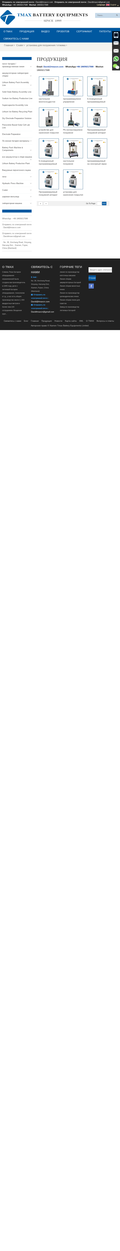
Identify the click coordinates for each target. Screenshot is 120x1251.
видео (45, 31)
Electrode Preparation (11, 134)
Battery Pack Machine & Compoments (12, 148)
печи (4, 177)
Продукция (26, 31)
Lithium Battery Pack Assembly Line (15, 83)
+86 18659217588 (20, 5)
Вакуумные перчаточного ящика (16, 170)
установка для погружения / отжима (45, 45)
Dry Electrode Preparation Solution (16, 118)
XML (81, 321)
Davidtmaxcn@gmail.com (99, 2)
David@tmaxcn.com (44, 2)
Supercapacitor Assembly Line (15, 105)
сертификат (84, 31)
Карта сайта (71, 321)
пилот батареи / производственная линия (13, 65)
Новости (58, 321)
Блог (26, 321)
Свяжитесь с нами (16, 39)
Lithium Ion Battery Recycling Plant (17, 112)
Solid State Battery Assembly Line (16, 92)
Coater (19, 45)
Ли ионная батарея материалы (15, 141)
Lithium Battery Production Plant (16, 163)
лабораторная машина (12, 203)
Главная (8, 45)
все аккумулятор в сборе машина (17, 157)
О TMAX (8, 31)
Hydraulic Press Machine (12, 183)
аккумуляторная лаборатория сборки (15, 74)
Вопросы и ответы (105, 321)
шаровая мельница (10, 197)
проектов (63, 31)
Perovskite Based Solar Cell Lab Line (16, 126)
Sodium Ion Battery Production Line (17, 98)
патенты (105, 31)
